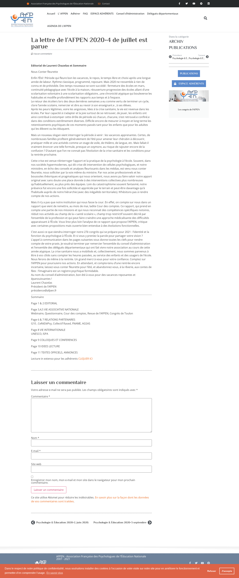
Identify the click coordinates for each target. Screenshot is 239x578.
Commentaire (40, 396)
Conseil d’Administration (130, 13)
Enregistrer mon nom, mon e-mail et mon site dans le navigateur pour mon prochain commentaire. (83, 481)
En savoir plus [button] (54, 572)
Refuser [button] (211, 571)
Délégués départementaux (162, 13)
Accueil (51, 13)
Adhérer (75, 13)
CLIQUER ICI (85, 358)
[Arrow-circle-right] (208, 563)
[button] (205, 18)
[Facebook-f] (179, 3)
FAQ (85, 13)
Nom (35, 438)
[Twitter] (186, 3)
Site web (36, 464)
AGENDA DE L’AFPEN (59, 26)
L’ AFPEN (63, 13)
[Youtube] (194, 3)
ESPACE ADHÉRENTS (102, 13)
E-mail (36, 451)
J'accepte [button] (227, 571)
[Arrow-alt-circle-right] (201, 3)
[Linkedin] (208, 3)
